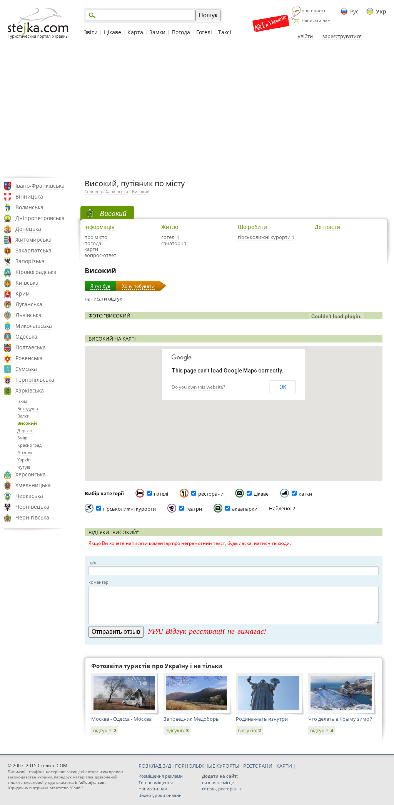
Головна (93, 191)
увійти (305, 36)
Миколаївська (33, 325)
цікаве (261, 493)
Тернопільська (34, 379)
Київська (26, 282)
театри (194, 508)
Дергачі (25, 430)
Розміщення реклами (161, 776)
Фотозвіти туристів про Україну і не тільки (156, 666)
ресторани (211, 493)
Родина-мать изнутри (262, 718)
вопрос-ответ (100, 255)
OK (282, 387)
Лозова (24, 452)
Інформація (99, 226)
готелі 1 (170, 237)
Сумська (26, 368)
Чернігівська (32, 517)
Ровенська (29, 358)
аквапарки (244, 508)
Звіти (91, 32)
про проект (314, 10)
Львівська (28, 315)
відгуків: (104, 730)
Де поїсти (327, 226)
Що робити (252, 226)
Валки (23, 416)
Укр (381, 11)
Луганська (28, 304)
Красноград (29, 445)
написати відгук (103, 298)
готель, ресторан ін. (223, 789)
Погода (181, 32)
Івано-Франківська (40, 185)
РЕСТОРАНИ (257, 765)
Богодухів (27, 408)
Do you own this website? (198, 387)
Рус (354, 11)
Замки (157, 32)
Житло (169, 226)
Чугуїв (23, 467)
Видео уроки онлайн (160, 795)
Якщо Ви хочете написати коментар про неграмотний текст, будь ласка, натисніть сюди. (189, 543)
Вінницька (29, 196)
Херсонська (30, 474)
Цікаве (112, 32)
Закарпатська (33, 250)
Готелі (204, 32)
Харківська (29, 390)
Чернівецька (32, 506)
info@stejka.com (90, 782)
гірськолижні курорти (129, 508)
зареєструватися (342, 36)
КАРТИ (284, 765)
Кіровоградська (36, 272)
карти (91, 249)
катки (305, 493)
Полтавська (30, 347)
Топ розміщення (156, 782)
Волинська (29, 207)
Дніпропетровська (40, 218)
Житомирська (33, 239)
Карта (135, 32)
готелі (161, 493)
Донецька (28, 228)
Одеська (26, 336)
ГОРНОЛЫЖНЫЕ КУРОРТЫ (207, 765)
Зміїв (22, 438)
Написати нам (316, 20)
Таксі (224, 32)
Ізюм (22, 401)
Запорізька (30, 261)
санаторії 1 (174, 243)
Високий (27, 423)
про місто (95, 237)
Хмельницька (33, 485)
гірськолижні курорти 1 (266, 237)
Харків (23, 460)
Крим (22, 293)
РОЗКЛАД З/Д (155, 765)
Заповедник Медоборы (192, 718)
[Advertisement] (197, 109)
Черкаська (29, 495)
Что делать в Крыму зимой (340, 718)
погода (92, 243)
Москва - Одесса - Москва (121, 718)
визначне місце (218, 782)
